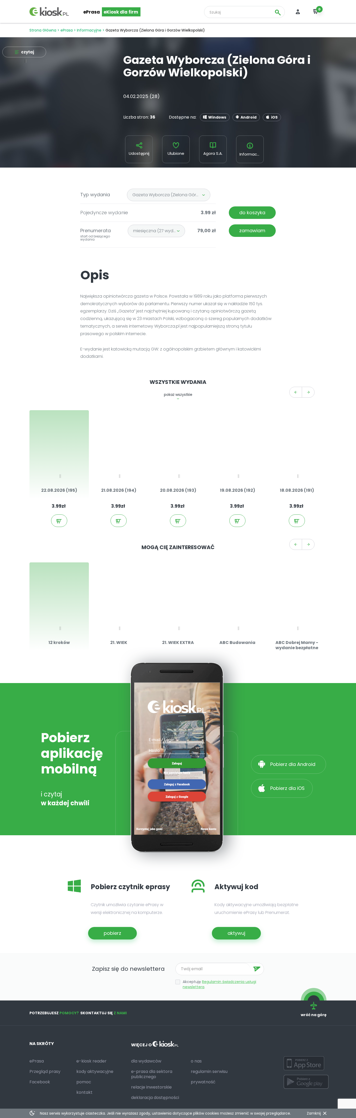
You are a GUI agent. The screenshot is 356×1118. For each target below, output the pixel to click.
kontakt (84, 1092)
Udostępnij (139, 153)
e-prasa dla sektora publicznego (151, 1074)
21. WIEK (118, 643)
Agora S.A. (213, 153)
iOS (274, 117)
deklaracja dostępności (155, 1098)
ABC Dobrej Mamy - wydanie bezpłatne (296, 645)
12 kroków (59, 643)
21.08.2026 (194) (118, 490)
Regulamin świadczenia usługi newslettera (219, 984)
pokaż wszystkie (178, 394)
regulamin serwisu (209, 1071)
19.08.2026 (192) (237, 490)
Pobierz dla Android (293, 764)
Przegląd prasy (44, 1071)
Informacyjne (89, 30)
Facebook (39, 1082)
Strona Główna (42, 30)
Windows (217, 117)
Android (248, 117)
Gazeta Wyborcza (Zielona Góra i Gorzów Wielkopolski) (171, 195)
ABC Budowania (237, 643)
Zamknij (314, 1113)
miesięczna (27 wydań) (156, 231)
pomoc (83, 1082)
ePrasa (91, 12)
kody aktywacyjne (94, 1071)
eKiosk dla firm (121, 12)
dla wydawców (146, 1061)
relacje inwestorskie (151, 1087)
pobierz (112, 933)
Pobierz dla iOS (287, 788)
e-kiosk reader (91, 1061)
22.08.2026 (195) (59, 490)
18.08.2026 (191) (297, 490)
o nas (196, 1061)
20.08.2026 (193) (178, 490)
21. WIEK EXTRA (178, 643)
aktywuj (236, 933)
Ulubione (176, 153)
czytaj (27, 52)
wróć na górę (314, 1014)
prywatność (203, 1082)
